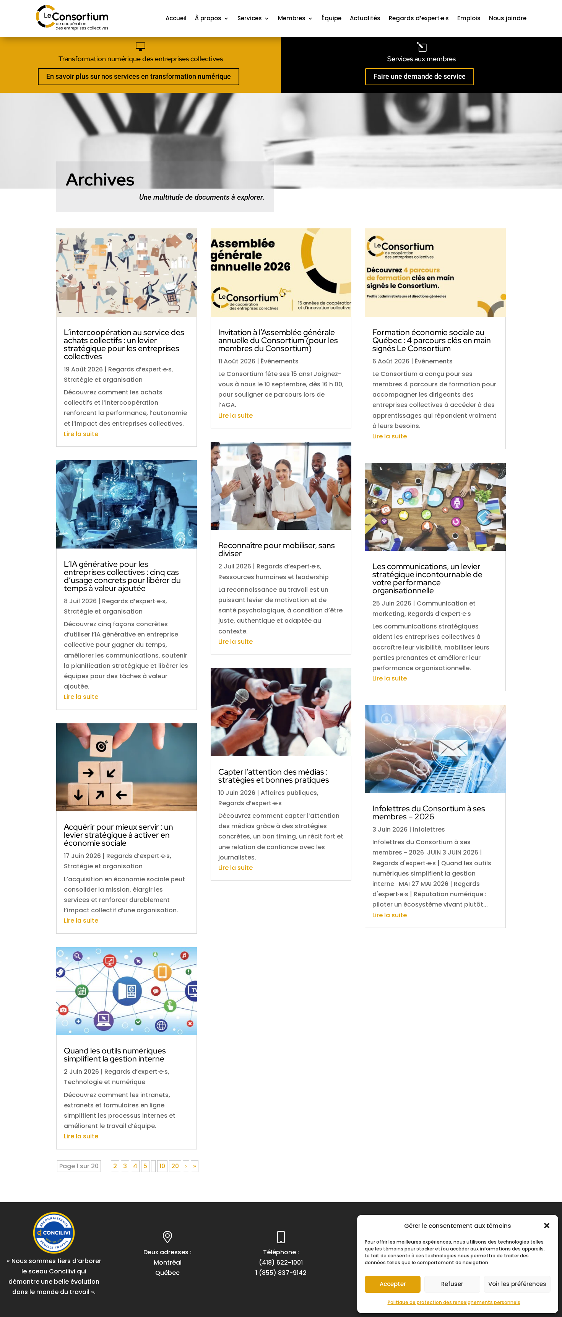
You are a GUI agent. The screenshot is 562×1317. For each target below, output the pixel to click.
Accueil (176, 18)
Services (249, 18)
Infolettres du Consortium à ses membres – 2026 (428, 812)
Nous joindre (507, 18)
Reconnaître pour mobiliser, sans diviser (276, 549)
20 (175, 1166)
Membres (291, 18)
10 (162, 1166)
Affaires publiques (289, 792)
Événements (280, 361)
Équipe (331, 18)
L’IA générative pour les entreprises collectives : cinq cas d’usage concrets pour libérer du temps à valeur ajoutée (122, 576)
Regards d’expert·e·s (419, 18)
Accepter (393, 1284)
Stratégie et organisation (103, 379)
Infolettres (429, 829)
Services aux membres (421, 58)
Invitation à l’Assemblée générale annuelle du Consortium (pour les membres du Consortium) (278, 340)
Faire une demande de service (420, 76)
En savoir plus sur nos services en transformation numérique (138, 76)
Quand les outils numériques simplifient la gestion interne (115, 1054)
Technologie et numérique (104, 1082)
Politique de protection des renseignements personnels (454, 1302)
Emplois (469, 18)
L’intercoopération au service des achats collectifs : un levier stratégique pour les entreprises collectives (124, 344)
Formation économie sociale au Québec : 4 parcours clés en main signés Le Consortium (431, 340)
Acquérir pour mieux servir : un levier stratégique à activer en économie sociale (118, 835)
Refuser (452, 1284)
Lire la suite (81, 434)
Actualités (365, 18)
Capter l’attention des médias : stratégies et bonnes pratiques (273, 776)
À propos (208, 18)
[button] (547, 1225)
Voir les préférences (517, 1284)
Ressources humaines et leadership (273, 577)
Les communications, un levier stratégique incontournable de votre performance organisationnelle (427, 578)
